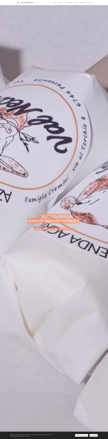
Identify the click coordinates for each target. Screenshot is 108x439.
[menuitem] (55, 2)
